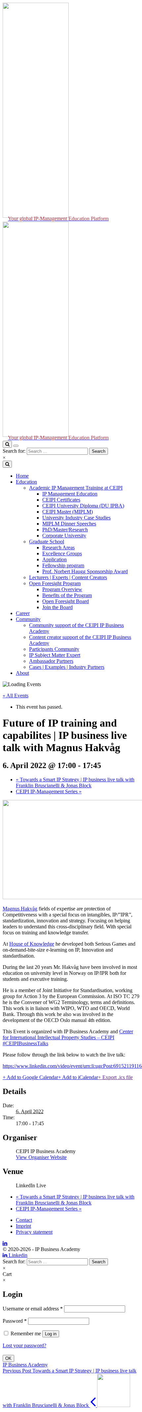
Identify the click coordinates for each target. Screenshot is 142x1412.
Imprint (23, 1226)
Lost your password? (24, 1345)
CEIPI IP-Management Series (49, 791)
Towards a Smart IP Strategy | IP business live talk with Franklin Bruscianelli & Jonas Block (75, 782)
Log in (50, 1333)
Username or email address (33, 1308)
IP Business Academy (25, 1365)
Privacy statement (34, 1232)
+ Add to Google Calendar (30, 1077)
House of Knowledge (31, 944)
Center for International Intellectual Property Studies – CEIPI (68, 1034)
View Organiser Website (41, 1157)
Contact (24, 1220)
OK (8, 1358)
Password (15, 1321)
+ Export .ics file (115, 1077)
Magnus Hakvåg (20, 908)
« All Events (15, 695)
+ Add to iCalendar (78, 1077)
